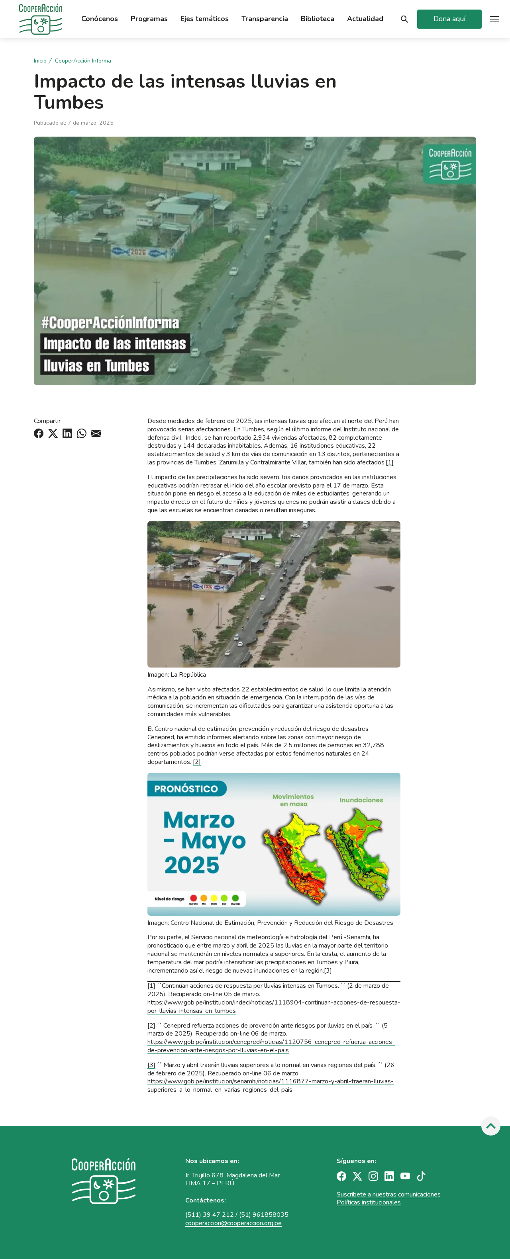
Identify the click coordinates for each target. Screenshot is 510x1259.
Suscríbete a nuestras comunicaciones (389, 1194)
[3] (328, 970)
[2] (197, 762)
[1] (390, 462)
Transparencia (264, 18)
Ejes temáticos (204, 18)
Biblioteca (317, 18)
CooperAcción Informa (83, 61)
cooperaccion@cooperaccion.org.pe (233, 1223)
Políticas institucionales (369, 1202)
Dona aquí (449, 18)
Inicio (40, 61)
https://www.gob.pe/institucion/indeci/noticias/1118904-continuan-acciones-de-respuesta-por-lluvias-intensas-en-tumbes (273, 1006)
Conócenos (99, 18)
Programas (149, 18)
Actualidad (365, 18)
